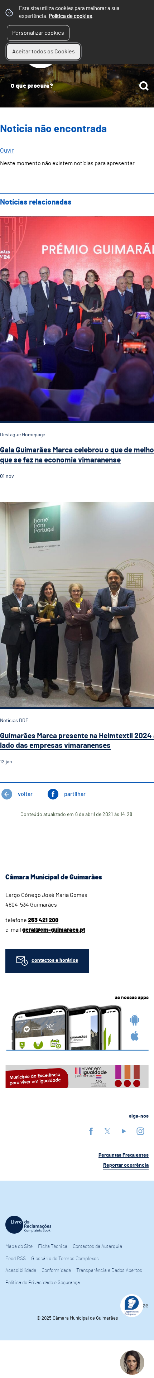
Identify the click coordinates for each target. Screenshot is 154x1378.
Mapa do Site (19, 1246)
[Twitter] (107, 1131)
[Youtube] (124, 1131)
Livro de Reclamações (28, 1225)
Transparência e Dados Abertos (109, 1270)
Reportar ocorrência (126, 1165)
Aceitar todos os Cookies (43, 51)
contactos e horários (55, 960)
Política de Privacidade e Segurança (42, 1282)
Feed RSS (15, 1258)
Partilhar (75, 794)
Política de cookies (70, 16)
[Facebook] (91, 1131)
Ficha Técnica (52, 1246)
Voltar (25, 794)
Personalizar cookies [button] (38, 33)
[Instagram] (140, 1131)
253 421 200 (43, 920)
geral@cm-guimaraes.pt (53, 930)
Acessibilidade (20, 1270)
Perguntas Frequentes (123, 1155)
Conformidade (56, 1270)
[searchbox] (77, 86)
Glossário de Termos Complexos (65, 1258)
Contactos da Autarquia (97, 1246)
